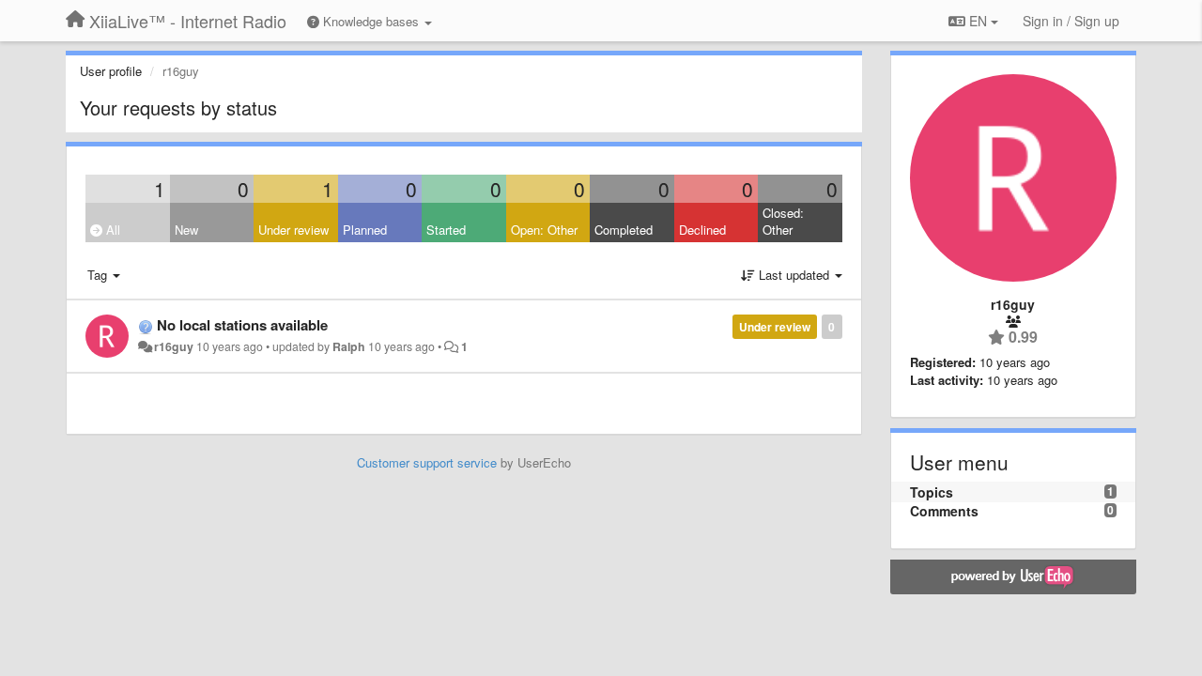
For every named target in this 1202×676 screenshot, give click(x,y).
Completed (623, 229)
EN (978, 20)
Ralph (348, 346)
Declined (702, 229)
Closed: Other (783, 221)
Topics (931, 492)
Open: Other (544, 229)
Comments (944, 510)
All (111, 229)
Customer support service (427, 462)
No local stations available (242, 325)
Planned (365, 229)
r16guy (173, 346)
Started (446, 229)
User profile (111, 71)
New (186, 229)
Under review (293, 229)
